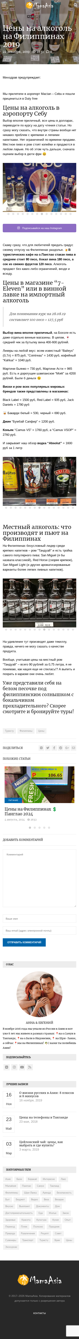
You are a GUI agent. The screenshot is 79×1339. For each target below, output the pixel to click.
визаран (59, 1199)
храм (57, 1240)
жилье (52, 1213)
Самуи (40, 1186)
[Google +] (67, 748)
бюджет (20, 1199)
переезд (10, 1227)
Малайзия (10, 1186)
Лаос (63, 1179)
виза (46, 1199)
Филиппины (26, 730)
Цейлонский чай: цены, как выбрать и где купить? (41, 1143)
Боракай (32, 1179)
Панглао (26, 1186)
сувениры (10, 1240)
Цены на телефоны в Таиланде (43, 1117)
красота (25, 1220)
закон (65, 1213)
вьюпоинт (24, 1206)
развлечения (28, 1233)
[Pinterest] (60, 748)
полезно (38, 1227)
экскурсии (11, 1247)
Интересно (49, 1179)
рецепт (45, 1233)
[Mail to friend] (73, 748)
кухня (55, 1220)
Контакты (39, 1313)
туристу (9, 730)
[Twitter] (48, 748)
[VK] (41, 748)
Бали (19, 1179)
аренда (47, 1193)
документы (42, 1206)
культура (41, 1220)
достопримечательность (19, 1213)
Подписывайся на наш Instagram (41, 228)
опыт (68, 1220)
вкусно (9, 1206)
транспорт (27, 1240)
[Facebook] (54, 748)
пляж (24, 1227)
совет (58, 1233)
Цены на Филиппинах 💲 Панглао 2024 (31, 811)
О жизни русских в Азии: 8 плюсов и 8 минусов (46, 1094)
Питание (13, 800)
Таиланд (54, 1186)
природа (10, 1233)
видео (34, 1199)
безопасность (64, 1193)
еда (41, 1213)
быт (7, 1199)
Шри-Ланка (30, 1193)
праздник (54, 1227)
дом (57, 1206)
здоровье (10, 1220)
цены (41, 730)
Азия (7, 1179)
